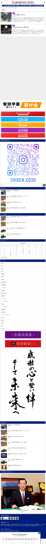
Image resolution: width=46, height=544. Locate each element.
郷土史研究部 (3, 282)
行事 (2, 268)
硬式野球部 (3, 312)
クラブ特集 (23, 135)
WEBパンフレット (24, 124)
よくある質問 (28, 5)
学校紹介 (10, 5)
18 (29, 251)
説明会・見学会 (23, 119)
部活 (2, 271)
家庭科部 (3, 295)
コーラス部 (3, 287)
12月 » (6, 257)
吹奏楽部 (3, 274)
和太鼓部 (3, 290)
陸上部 (2, 317)
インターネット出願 (24, 113)
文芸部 (2, 276)
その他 (2, 328)
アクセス (32, 5)
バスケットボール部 (5, 314)
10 (23, 249)
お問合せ (36, 5)
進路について (19, 5)
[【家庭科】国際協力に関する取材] (23, 18)
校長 (2, 325)
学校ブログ (14, 5)
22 (10, 253)
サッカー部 (3, 298)
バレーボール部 (4, 306)
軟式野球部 (3, 309)
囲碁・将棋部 (3, 293)
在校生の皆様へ (41, 5)
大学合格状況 (24, 130)
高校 (2, 263)
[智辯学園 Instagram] (23, 162)
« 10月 (2, 257)
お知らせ (7, 5)
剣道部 (2, 320)
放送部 (2, 279)
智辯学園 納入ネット (41, 540)
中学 (2, 265)
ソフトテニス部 (4, 301)
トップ (3, 5)
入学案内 (24, 5)
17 (23, 251)
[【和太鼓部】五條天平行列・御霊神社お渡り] (23, 30)
